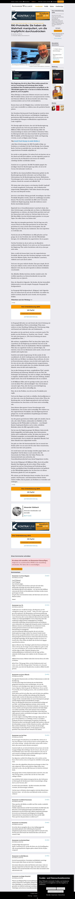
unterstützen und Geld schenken (31, 313)
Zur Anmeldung (16, 569)
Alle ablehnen (61, 888)
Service (20, 1)
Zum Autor (27, 515)
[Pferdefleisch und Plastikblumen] (53, 108)
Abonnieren (56, 61)
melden (47, 575)
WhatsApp (33, 38)
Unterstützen (61, 1)
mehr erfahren (58, 38)
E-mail (36, 38)
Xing (30, 38)
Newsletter (27, 1)
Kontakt (48, 1)
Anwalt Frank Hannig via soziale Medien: (26, 141)
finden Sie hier (56, 59)
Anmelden (54, 1)
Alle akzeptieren (51, 888)
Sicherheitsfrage (56, 50)
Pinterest (24, 38)
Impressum (36, 895)
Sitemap (30, 895)
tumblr (21, 38)
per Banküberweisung (30, 316)
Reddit (18, 38)
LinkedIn (27, 38)
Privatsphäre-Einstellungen (55, 891)
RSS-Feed (40, 1)
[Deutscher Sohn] (62, 108)
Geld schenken (58, 30)
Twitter (12, 38)
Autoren (13, 1)
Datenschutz (61, 895)
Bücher (17, 1)
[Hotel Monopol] (58, 108)
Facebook (15, 38)
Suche (44, 1)
